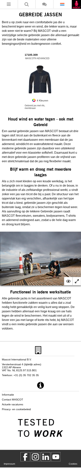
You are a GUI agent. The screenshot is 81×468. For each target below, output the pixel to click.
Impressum (9, 464)
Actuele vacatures (12, 404)
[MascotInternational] (55, 456)
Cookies (73, 464)
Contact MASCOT (12, 399)
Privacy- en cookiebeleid (16, 409)
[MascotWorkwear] (25, 456)
